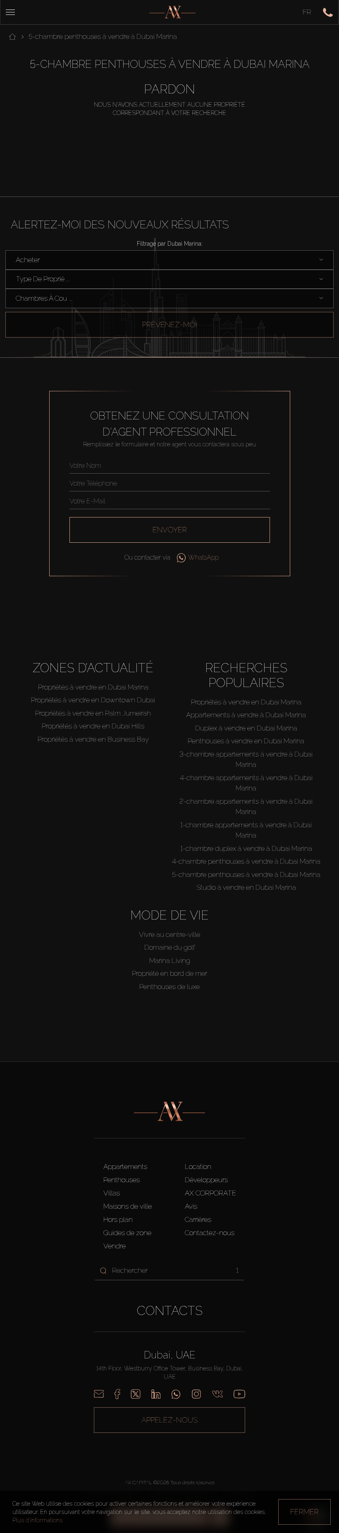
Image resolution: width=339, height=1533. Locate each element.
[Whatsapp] (176, 1394)
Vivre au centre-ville (169, 934)
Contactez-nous (209, 1233)
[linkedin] (156, 1394)
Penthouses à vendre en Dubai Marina (246, 741)
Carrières (198, 1219)
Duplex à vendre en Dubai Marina (246, 728)
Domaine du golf (169, 947)
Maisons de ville (127, 1206)
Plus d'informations (37, 1520)
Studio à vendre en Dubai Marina (246, 887)
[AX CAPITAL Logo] (172, 12)
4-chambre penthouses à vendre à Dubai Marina (246, 861)
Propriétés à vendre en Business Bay (93, 739)
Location (198, 1166)
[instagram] (196, 1394)
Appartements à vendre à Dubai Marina (246, 715)
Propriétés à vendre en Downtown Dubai (93, 700)
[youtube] (239, 1394)
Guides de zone (127, 1233)
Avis (191, 1206)
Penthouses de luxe (169, 986)
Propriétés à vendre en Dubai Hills (93, 726)
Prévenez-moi (169, 324)
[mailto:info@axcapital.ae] (99, 1394)
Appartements (125, 1166)
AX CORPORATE (210, 1193)
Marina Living (169, 960)
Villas (111, 1193)
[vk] (217, 1394)
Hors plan (118, 1219)
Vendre (114, 1246)
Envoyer (170, 529)
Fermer (304, 1511)
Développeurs (206, 1180)
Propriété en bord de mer (169, 973)
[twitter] (136, 1394)
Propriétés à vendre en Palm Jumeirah (93, 713)
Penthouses (121, 1180)
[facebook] (117, 1394)
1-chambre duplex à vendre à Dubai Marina (246, 848)
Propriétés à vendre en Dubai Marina (93, 687)
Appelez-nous (169, 1420)
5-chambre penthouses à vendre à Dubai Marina (246, 874)
